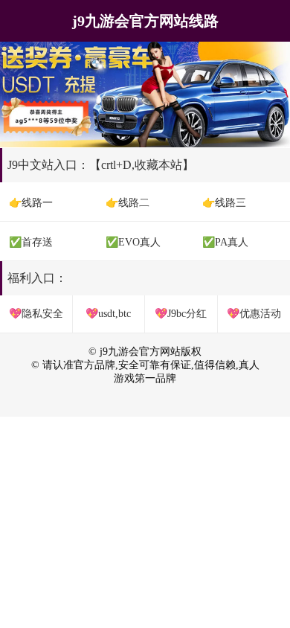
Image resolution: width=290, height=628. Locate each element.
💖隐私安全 (36, 313)
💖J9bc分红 (181, 313)
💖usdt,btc (108, 313)
